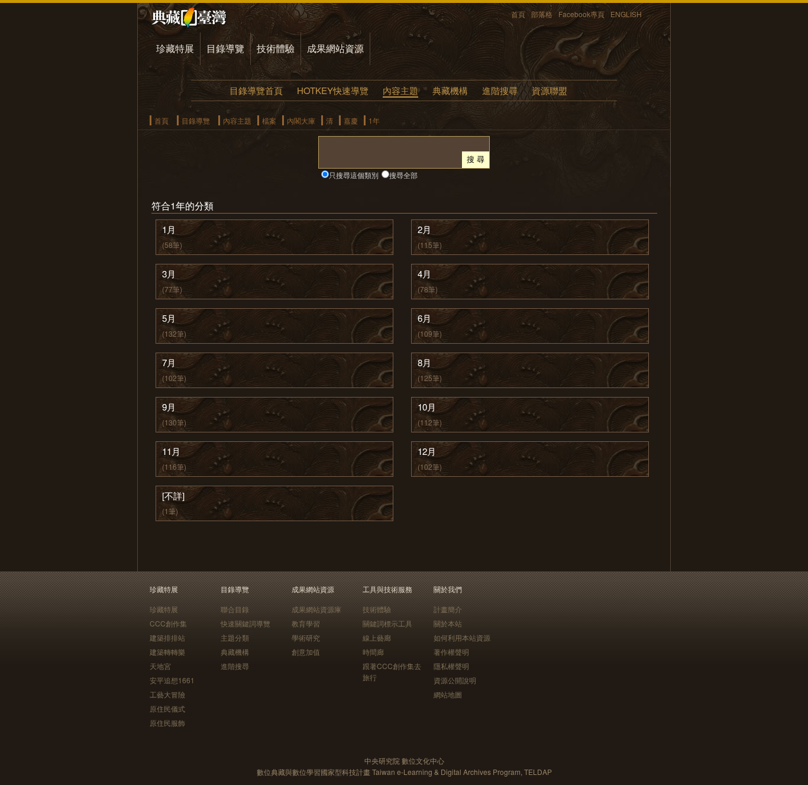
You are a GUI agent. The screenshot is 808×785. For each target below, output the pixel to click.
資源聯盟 (549, 90)
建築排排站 (167, 637)
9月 (169, 406)
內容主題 (400, 90)
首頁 (518, 14)
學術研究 (306, 637)
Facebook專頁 (581, 14)
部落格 (541, 14)
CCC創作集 (168, 623)
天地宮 (160, 666)
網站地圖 (448, 694)
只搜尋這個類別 (354, 175)
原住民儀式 (167, 708)
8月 (424, 362)
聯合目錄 (235, 609)
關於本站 (448, 623)
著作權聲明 (451, 652)
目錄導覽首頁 (256, 90)
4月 (424, 273)
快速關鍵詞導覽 (245, 623)
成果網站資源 (335, 48)
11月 (171, 451)
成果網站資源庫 (316, 609)
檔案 (269, 120)
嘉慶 (351, 120)
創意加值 (306, 652)
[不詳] (173, 495)
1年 (374, 120)
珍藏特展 (175, 48)
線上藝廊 (377, 637)
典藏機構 (450, 90)
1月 (169, 229)
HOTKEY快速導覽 (333, 90)
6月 (424, 318)
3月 (169, 273)
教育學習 (306, 623)
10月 (427, 406)
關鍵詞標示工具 (387, 623)
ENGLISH (626, 14)
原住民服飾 (167, 723)
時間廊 (373, 652)
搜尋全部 (403, 175)
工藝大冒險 (167, 694)
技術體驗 (276, 48)
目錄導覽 (225, 48)
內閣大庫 (301, 120)
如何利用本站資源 (462, 637)
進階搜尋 (500, 90)
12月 (427, 451)
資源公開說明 (455, 680)
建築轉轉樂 (167, 652)
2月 (424, 229)
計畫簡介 (448, 609)
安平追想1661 (172, 680)
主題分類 (235, 637)
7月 (169, 362)
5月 (169, 318)
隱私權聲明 (451, 666)
